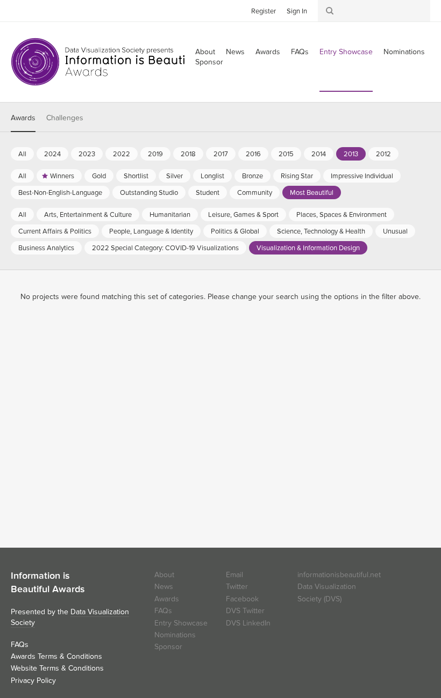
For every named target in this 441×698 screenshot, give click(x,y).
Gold (99, 176)
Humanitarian (170, 214)
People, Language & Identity (151, 231)
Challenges (64, 117)
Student (207, 192)
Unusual (395, 231)
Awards (267, 51)
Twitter (18, 10)
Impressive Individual (362, 176)
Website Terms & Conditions (57, 668)
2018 (188, 154)
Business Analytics (46, 248)
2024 (52, 154)
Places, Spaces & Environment (341, 214)
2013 (351, 154)
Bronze (252, 176)
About (164, 574)
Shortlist (136, 176)
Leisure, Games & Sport (243, 214)
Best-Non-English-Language (60, 192)
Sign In (297, 11)
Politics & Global (235, 231)
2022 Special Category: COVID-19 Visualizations (165, 248)
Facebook (35, 10)
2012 (383, 154)
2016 (253, 154)
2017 (221, 154)
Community (254, 192)
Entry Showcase (346, 51)
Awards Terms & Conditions (56, 656)
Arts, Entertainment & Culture (88, 214)
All (22, 154)
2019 (155, 154)
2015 (286, 154)
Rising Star (297, 176)
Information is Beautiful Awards (106, 62)
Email (234, 574)
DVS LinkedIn (248, 623)
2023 (87, 154)
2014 (318, 154)
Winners (62, 176)
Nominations (404, 51)
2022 (121, 154)
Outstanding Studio (149, 192)
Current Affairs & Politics (54, 231)
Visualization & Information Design (308, 248)
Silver (174, 176)
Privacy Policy (33, 680)
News (235, 51)
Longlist (212, 176)
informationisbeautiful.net (339, 574)
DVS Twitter (245, 610)
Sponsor (209, 62)
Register (263, 11)
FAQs (300, 51)
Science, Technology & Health (321, 231)
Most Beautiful (311, 192)
